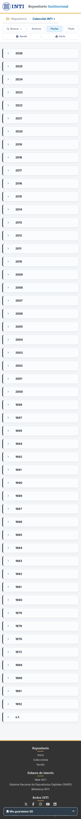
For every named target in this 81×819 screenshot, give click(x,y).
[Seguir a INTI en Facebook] (33, 804)
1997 (18, 417)
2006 (19, 313)
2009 (19, 274)
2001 (18, 378)
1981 (18, 587)
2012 (18, 235)
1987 (18, 509)
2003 (19, 352)
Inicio (62, 36)
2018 (18, 157)
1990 (18, 483)
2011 (18, 248)
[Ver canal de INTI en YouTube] (48, 804)
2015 (18, 196)
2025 (18, 66)
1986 (18, 522)
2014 (18, 209)
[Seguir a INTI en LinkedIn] (55, 804)
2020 (19, 131)
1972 (18, 652)
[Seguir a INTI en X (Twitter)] (26, 804)
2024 (19, 79)
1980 (18, 600)
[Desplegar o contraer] (8, 53)
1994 (18, 444)
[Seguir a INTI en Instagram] (40, 804)
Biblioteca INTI (40, 789)
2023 (19, 92)
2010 (18, 261)
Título (71, 28)
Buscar (14, 28)
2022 (18, 105)
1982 (18, 574)
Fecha (54, 28)
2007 (19, 300)
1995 (18, 431)
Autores (36, 28)
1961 (18, 691)
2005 (19, 326)
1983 (18, 561)
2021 (18, 118)
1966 (18, 678)
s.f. (17, 717)
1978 (18, 626)
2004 (19, 339)
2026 (19, 53)
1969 (18, 665)
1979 (18, 613)
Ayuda (23, 36)
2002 (19, 365)
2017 (18, 170)
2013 (18, 222)
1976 (18, 639)
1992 (18, 457)
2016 (18, 183)
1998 (18, 404)
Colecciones (40, 759)
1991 (18, 470)
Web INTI (40, 779)
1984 (18, 548)
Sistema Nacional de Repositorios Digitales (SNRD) (40, 784)
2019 (18, 144)
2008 (19, 287)
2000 (19, 391)
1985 (18, 535)
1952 (18, 704)
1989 (18, 496)
